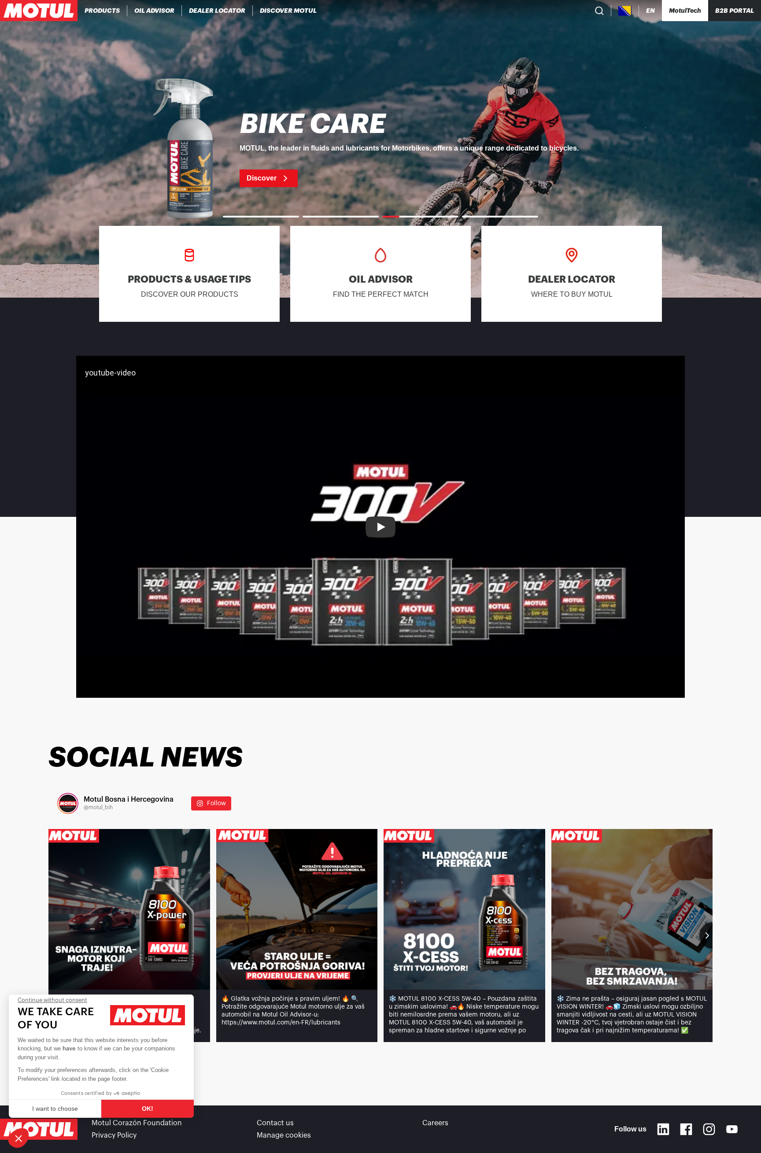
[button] (18, 1138)
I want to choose (55, 1108)
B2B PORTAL (734, 10)
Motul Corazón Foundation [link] (137, 1123)
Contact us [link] (275, 1123)
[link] (380, 149)
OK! (147, 1108)
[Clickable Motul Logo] (39, 10)
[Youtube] (732, 1129)
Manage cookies (284, 1135)
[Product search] (599, 10)
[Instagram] (709, 1129)
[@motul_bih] (68, 803)
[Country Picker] (625, 11)
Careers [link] (435, 1123)
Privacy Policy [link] (114, 1135)
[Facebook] (686, 1129)
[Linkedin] (663, 1129)
